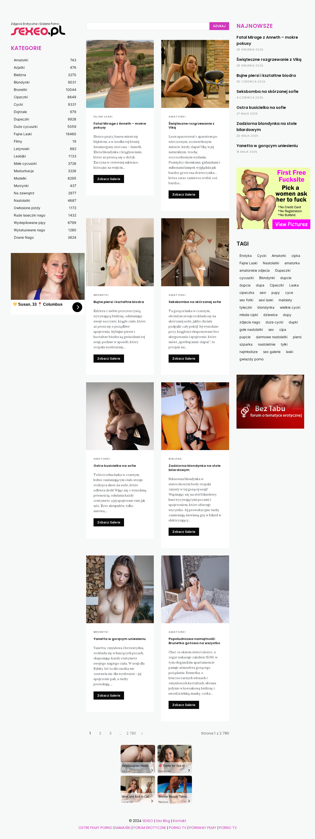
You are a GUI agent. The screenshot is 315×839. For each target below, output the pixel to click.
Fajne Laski (103, 116)
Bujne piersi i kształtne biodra (119, 302)
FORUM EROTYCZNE (149, 827)
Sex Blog (163, 820)
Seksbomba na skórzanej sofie (195, 302)
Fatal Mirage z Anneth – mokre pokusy (120, 125)
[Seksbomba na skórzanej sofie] (195, 252)
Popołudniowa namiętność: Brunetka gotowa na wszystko (194, 641)
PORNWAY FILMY (202, 827)
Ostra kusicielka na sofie (115, 465)
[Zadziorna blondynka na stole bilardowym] (195, 416)
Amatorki (177, 116)
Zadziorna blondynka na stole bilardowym (194, 467)
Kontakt (179, 820)
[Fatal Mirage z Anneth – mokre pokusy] (120, 74)
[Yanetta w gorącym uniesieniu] (120, 589)
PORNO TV (177, 827)
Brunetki (101, 295)
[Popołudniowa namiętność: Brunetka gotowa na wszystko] (195, 589)
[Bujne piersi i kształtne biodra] (120, 252)
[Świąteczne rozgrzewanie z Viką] (195, 74)
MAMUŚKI (123, 827)
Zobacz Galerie (108, 179)
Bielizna (175, 458)
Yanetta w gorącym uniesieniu (120, 639)
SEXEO (147, 820)
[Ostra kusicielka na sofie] (120, 416)
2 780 (131, 733)
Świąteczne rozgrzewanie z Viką (191, 125)
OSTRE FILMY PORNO (95, 827)
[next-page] (142, 733)
